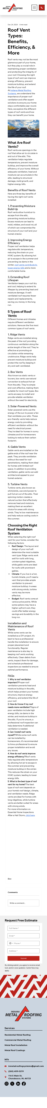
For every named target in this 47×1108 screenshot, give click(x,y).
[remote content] (23, 846)
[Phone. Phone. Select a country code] (11, 943)
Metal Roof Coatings (15, 1050)
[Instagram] (7, 1084)
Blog (9, 879)
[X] (12, 1084)
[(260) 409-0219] (42, 7)
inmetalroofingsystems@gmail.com (26, 1066)
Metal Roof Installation (16, 1045)
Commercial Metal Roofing (18, 1040)
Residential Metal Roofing (18, 1034)
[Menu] (34, 7)
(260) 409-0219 (16, 1071)
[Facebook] (24, 1084)
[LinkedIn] (18, 1084)
